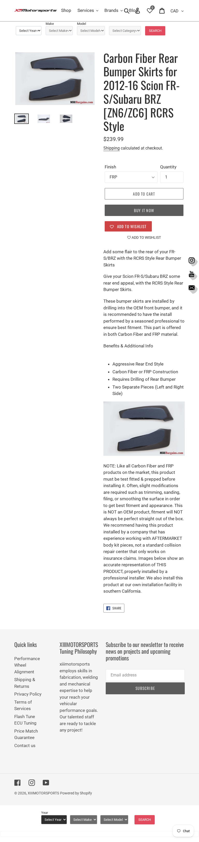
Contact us (24, 745)
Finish (110, 166)
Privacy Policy (27, 694)
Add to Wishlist (146, 237)
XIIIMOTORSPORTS (43, 793)
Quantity (168, 166)
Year (44, 813)
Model (81, 24)
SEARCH (155, 31)
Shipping (111, 148)
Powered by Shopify (76, 793)
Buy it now (144, 210)
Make (50, 24)
